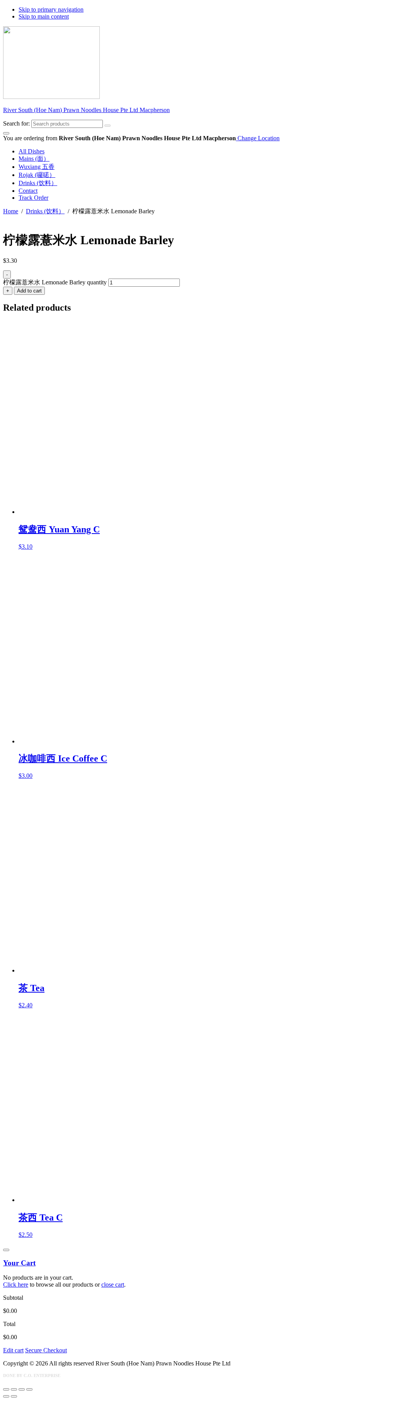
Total (9, 1324)
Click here (15, 1284)
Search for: (16, 123)
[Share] (22, 1389)
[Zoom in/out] (6, 1389)
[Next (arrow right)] (14, 1396)
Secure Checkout (46, 1350)
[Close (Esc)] (29, 1389)
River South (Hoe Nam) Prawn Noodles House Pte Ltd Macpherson (86, 110)
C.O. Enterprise (42, 1375)
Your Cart (19, 1263)
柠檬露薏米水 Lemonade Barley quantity (55, 282)
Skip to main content (44, 16)
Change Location (258, 138)
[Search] (107, 125)
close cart (112, 1284)
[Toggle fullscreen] (14, 1389)
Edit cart (13, 1350)
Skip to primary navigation (51, 9)
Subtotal (13, 1297)
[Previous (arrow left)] (6, 1396)
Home (10, 211)
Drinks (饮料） (45, 211)
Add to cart (29, 291)
